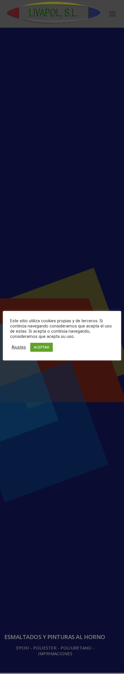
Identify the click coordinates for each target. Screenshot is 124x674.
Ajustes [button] (19, 347)
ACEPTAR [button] (41, 347)
